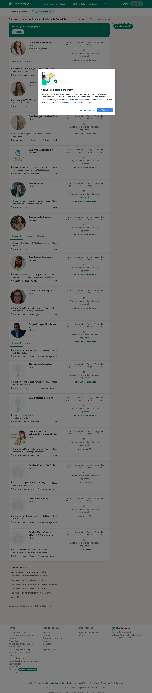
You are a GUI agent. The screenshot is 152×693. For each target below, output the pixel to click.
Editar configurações (86, 110)
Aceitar (105, 110)
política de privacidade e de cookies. (78, 102)
